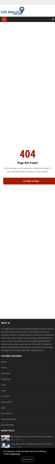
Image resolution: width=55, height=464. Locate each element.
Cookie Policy (15, 454)
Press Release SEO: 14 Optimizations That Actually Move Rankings (32, 444)
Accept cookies (27, 459)
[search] (53, 19)
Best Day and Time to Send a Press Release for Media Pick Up (32, 436)
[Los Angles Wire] (12, 11)
